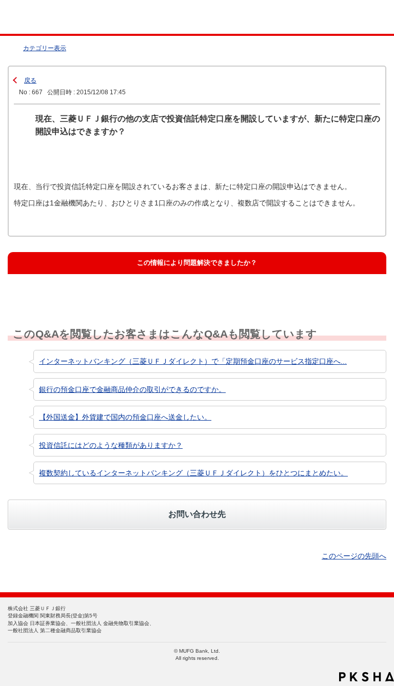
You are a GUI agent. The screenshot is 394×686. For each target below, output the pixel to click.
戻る (30, 80)
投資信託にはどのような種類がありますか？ (111, 445)
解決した (36, 286)
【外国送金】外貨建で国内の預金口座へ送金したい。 (125, 417)
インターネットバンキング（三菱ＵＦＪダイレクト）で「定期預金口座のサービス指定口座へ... (193, 361)
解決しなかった (223, 286)
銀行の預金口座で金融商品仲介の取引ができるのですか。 (132, 389)
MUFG (32, 17)
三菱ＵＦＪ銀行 (364, 17)
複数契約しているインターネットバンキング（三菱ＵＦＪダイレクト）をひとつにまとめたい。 (193, 473)
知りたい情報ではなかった (328, 286)
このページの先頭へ (354, 556)
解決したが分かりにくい (148, 286)
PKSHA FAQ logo (366, 676)
